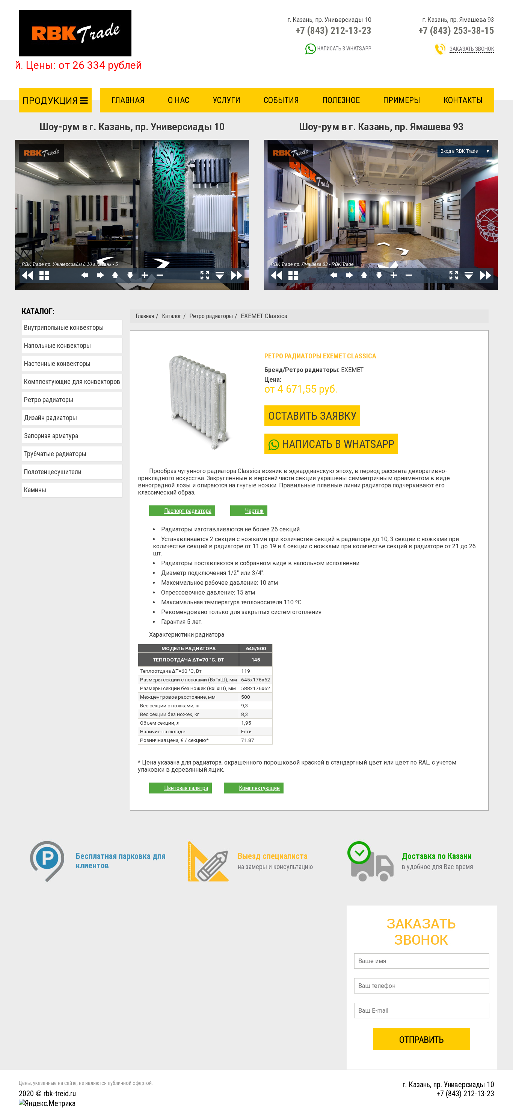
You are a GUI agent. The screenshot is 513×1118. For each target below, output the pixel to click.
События (281, 100)
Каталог (171, 316)
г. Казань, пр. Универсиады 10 (448, 1084)
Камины (35, 490)
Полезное (341, 100)
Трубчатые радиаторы (55, 454)
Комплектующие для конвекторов (72, 381)
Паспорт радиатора (187, 510)
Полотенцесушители (52, 472)
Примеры (401, 100)
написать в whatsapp (343, 49)
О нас (178, 100)
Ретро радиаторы (48, 400)
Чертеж (254, 510)
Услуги (226, 100)
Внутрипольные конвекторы (64, 327)
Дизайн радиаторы (50, 418)
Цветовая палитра (186, 788)
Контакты (463, 100)
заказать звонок (472, 49)
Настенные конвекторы (57, 363)
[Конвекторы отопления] (75, 32)
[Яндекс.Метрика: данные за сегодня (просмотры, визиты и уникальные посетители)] (47, 1103)
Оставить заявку (312, 415)
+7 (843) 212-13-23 (333, 30)
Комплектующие (259, 788)
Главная (128, 100)
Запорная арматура (51, 436)
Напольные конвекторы (57, 345)
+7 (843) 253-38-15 (456, 30)
